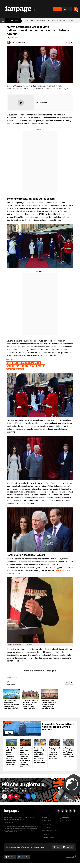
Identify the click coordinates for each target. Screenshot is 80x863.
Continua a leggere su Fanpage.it (40, 670)
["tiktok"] (4, 796)
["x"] (22, 796)
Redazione (45, 834)
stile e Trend (13, 20)
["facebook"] (27, 796)
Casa (59, 21)
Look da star (41, 21)
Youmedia (45, 817)
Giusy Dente (21, 42)
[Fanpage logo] (17, 9)
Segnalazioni (46, 821)
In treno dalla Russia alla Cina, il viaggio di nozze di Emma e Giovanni (58, 727)
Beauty (33, 21)
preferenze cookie (48, 837)
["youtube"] (16, 796)
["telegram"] (33, 796)
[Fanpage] (11, 811)
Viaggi (71, 21)
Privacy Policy (46, 824)
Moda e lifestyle (12, 677)
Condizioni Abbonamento (50, 831)
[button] (71, 42)
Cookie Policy (46, 827)
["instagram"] (10, 796)
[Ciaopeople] (71, 857)
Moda (27, 21)
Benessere (52, 21)
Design (65, 21)
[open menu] (2, 20)
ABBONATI (56, 9)
